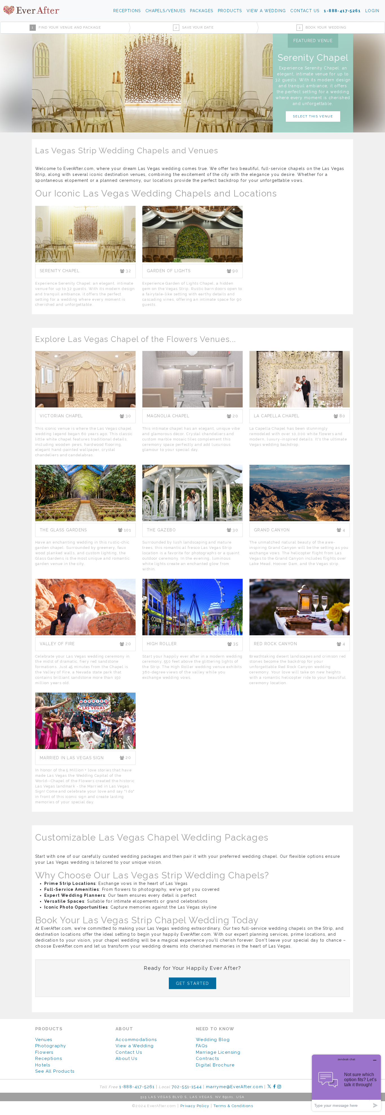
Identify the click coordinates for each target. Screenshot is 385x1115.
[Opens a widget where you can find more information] (346, 1082)
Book (323, 27)
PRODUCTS (230, 10)
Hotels (42, 1065)
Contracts (207, 1058)
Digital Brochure (215, 1065)
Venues (43, 1039)
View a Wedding (135, 1045)
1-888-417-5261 (342, 10)
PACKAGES (201, 10)
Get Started (192, 983)
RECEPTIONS (127, 10)
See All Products (54, 1071)
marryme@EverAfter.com (234, 1086)
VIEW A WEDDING (266, 10)
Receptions (48, 1058)
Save (194, 27)
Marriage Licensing (218, 1052)
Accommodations (136, 1039)
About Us (126, 1058)
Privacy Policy (194, 1106)
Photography (50, 1045)
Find (66, 27)
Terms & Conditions (233, 1106)
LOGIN (372, 10)
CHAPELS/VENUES (165, 10)
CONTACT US (304, 10)
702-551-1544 (187, 1086)
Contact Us (129, 1052)
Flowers (44, 1052)
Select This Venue (313, 116)
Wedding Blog (213, 1039)
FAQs (202, 1045)
